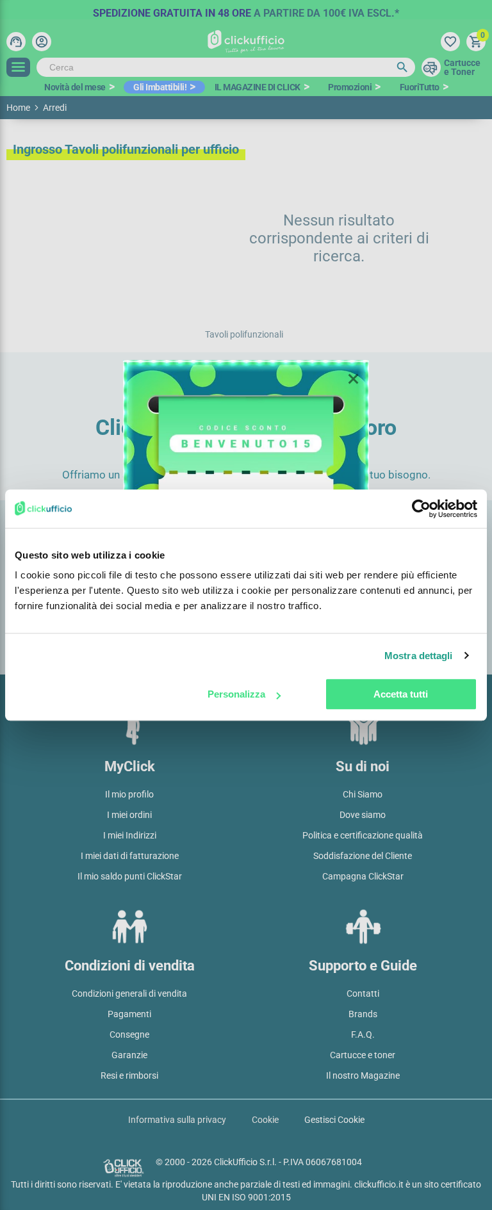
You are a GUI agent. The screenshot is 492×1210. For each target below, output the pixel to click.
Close (353, 379)
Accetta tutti (400, 694)
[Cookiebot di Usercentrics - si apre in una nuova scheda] (421, 508)
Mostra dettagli (418, 655)
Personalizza (236, 694)
